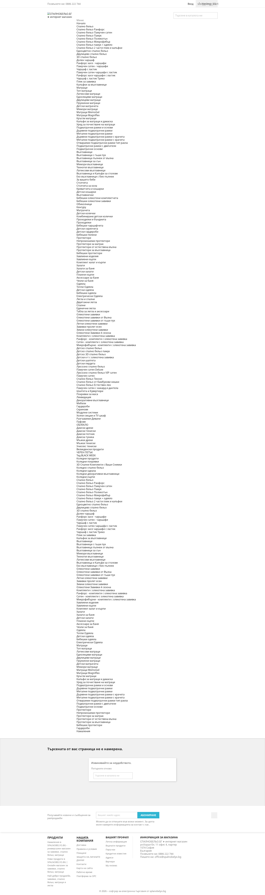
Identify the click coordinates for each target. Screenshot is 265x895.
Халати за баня (85, 268)
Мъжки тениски (86, 443)
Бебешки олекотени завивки (94, 201)
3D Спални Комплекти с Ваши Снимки (99, 464)
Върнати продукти (115, 845)
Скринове (82, 409)
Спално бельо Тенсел (89, 378)
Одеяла (81, 283)
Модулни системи (87, 412)
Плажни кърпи (85, 274)
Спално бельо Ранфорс (91, 29)
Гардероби (83, 406)
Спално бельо (85, 26)
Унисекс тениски (86, 446)
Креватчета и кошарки (90, 188)
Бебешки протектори (89, 253)
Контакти (81, 864)
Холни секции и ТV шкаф (91, 415)
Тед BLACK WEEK (86, 455)
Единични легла (86, 308)
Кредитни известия (116, 853)
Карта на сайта (85, 868)
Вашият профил (117, 837)
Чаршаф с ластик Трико (91, 78)
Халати (81, 265)
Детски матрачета (87, 106)
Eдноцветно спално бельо (92, 51)
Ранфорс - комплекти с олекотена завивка (102, 339)
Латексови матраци (88, 93)
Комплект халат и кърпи (91, 262)
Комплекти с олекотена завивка (96, 336)
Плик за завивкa (86, 81)
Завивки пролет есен (89, 326)
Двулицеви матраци (89, 100)
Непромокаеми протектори (93, 241)
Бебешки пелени (87, 234)
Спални (81, 305)
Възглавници (84, 152)
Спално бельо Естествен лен (94, 385)
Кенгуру (81, 207)
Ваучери (110, 861)
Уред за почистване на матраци (96, 124)
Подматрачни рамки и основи (95, 127)
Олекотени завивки (88, 314)
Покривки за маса (87, 394)
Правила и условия (87, 848)
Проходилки (84, 222)
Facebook (214, 815)
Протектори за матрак (90, 244)
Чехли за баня (85, 280)
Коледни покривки (88, 461)
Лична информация (116, 841)
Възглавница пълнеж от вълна (95, 158)
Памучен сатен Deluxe (90, 369)
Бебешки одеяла (86, 293)
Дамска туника (85, 437)
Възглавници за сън (89, 161)
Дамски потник (86, 434)
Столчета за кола (87, 185)
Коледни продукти (88, 458)
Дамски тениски (86, 431)
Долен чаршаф (85, 60)
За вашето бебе (86, 179)
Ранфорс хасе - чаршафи (91, 63)
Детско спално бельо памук (93, 351)
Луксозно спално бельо (91, 366)
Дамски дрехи (85, 427)
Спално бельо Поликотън (92, 38)
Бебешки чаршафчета (90, 225)
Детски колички (86, 213)
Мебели (81, 403)
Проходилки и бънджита (91, 219)
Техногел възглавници (90, 167)
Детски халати (85, 271)
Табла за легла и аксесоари (93, 311)
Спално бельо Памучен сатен (94, 32)
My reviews (111, 865)
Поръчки (110, 849)
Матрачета (83, 210)
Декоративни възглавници (93, 400)
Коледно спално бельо (90, 467)
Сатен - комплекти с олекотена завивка (100, 342)
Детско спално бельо (89, 348)
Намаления (83, 731)
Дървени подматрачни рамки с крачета (101, 136)
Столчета (82, 182)
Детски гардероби (87, 231)
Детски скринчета (87, 228)
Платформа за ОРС (86, 876)
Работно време (84, 872)
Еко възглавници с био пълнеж (95, 176)
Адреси (109, 857)
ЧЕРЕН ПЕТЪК (85, 452)
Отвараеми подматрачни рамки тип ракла (102, 142)
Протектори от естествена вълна (96, 247)
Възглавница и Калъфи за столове (97, 173)
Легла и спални (86, 299)
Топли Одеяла (85, 287)
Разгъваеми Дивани (89, 418)
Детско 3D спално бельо (91, 354)
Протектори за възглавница (93, 250)
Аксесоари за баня (88, 277)
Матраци (82, 87)
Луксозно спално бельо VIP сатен (97, 372)
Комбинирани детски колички (95, 216)
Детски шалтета (86, 360)
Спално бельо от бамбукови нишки (98, 382)
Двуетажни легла (87, 302)
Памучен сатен (86, 375)
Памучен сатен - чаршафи (92, 66)
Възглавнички (85, 195)
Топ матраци (84, 90)
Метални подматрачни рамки (94, 133)
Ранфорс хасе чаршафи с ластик (96, 75)
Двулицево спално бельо (92, 54)
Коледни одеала (86, 470)
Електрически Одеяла (90, 296)
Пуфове (81, 421)
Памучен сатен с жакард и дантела (97, 388)
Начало (81, 23)
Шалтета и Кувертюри (90, 391)
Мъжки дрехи (85, 440)
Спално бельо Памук (89, 35)
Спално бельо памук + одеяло (94, 44)
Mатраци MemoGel (88, 112)
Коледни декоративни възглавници (98, 473)
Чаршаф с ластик (87, 69)
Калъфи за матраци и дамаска (95, 121)
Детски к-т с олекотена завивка (95, 357)
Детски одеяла (85, 290)
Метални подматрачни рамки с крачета (101, 139)
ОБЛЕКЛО (82, 424)
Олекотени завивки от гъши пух (96, 320)
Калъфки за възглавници (92, 84)
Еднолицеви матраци (89, 97)
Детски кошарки (86, 192)
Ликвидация (84, 397)
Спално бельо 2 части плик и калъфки (99, 47)
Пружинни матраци (88, 103)
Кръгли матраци (86, 118)
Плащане (81, 852)
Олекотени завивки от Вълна (94, 317)
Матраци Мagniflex (88, 115)
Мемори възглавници (90, 164)
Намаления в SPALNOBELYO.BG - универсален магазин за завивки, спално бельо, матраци (59, 848)
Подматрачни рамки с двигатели (96, 146)
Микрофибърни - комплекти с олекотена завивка (106, 345)
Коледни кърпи (86, 477)
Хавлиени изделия (87, 256)
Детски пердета (86, 363)
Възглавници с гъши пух (91, 155)
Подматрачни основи (90, 149)
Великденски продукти (90, 449)
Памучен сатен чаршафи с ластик (97, 72)
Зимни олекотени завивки (92, 329)
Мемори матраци (87, 109)
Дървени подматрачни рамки (94, 130)
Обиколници (84, 204)
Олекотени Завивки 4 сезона (94, 332)
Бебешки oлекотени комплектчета (97, 198)
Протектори (84, 237)
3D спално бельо (87, 57)
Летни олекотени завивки (92, 323)
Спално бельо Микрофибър (93, 41)
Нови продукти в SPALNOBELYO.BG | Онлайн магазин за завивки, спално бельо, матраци (57, 865)
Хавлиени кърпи (86, 259)
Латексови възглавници (91, 170)
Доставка (81, 845)
